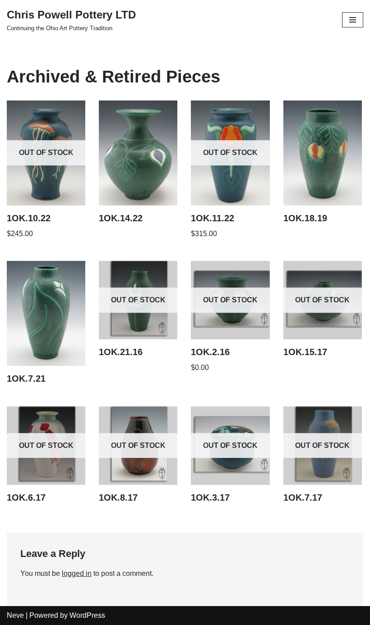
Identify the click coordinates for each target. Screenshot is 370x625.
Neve (15, 615)
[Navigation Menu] (352, 19)
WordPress (87, 615)
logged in (77, 573)
